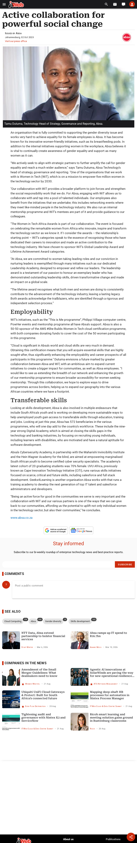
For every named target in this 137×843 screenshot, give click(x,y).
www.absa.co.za (21, 517)
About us (68, 839)
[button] (4, 4)
